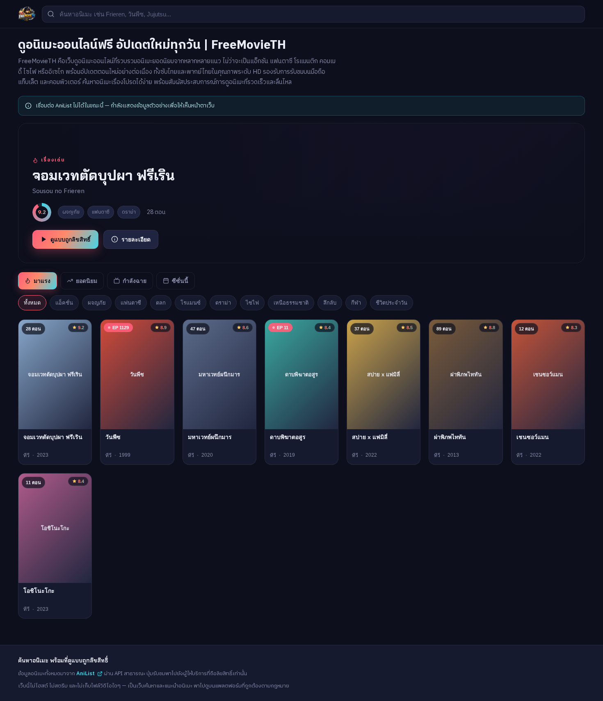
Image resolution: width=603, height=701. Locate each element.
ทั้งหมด (32, 303)
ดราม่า (223, 303)
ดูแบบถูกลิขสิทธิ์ (70, 239)
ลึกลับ (329, 303)
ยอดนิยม (86, 281)
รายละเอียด (136, 239)
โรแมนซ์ (190, 303)
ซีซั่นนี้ (180, 281)
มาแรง (42, 281)
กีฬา (356, 303)
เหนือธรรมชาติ (291, 303)
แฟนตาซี (131, 303)
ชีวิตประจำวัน (391, 303)
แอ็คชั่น (64, 303)
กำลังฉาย (134, 281)
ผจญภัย (97, 303)
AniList (85, 673)
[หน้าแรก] (26, 14)
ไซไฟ (252, 303)
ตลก (161, 303)
